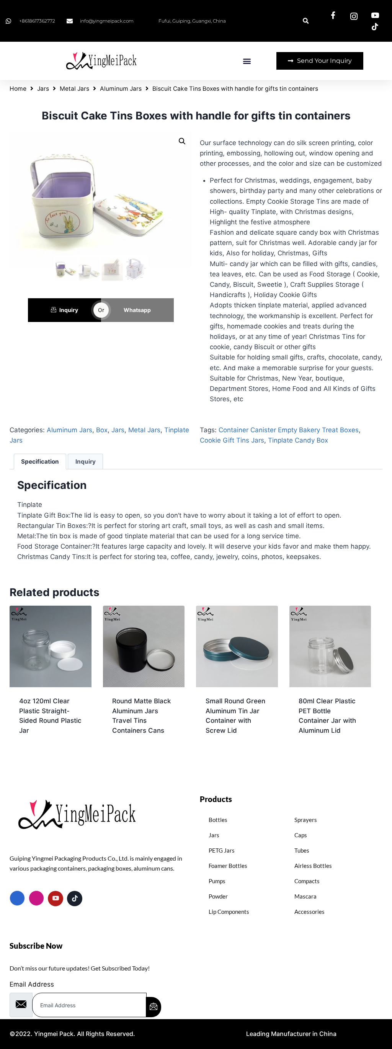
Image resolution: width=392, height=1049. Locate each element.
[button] (246, 61)
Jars (43, 88)
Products (216, 799)
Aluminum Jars (121, 88)
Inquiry (68, 310)
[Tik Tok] (74, 898)
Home (18, 88)
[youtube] (55, 898)
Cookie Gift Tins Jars (232, 440)
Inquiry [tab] (85, 461)
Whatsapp (137, 310)
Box (102, 430)
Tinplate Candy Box (298, 440)
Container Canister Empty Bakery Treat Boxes (289, 430)
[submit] (153, 1007)
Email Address (32, 984)
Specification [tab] (40, 461)
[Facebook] (17, 898)
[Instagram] (36, 898)
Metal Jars (74, 88)
